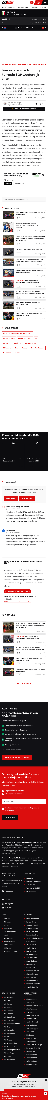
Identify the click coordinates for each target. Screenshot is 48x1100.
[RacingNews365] (8, 2)
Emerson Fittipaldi (33, 1048)
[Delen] (36, 104)
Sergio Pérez (31, 951)
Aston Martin (9, 938)
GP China (7, 1001)
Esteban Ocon (32, 955)
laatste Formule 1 (12, 842)
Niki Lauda (30, 1035)
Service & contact (33, 882)
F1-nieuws (11, 7)
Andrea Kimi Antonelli (34, 938)
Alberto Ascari (31, 1009)
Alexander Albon (32, 974)
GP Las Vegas (9, 1053)
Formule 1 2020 (9, 338)
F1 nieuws (17, 343)
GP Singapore (9, 1046)
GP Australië (9, 998)
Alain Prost (30, 1002)
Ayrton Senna (31, 1012)
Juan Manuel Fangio (34, 1045)
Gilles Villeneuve (32, 1016)
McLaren (7, 922)
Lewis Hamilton (32, 932)
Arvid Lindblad (31, 961)
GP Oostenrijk (9, 1020)
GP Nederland (9, 1033)
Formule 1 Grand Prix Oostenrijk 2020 (24, 64)
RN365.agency (31, 891)
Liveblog (8, 183)
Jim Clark (30, 1032)
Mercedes (7, 353)
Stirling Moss (31, 1042)
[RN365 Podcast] (32, 2)
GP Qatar (7, 1056)
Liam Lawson (31, 977)
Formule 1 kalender (17, 858)
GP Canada (8, 1011)
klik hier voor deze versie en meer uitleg (17, 602)
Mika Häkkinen (31, 1025)
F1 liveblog (7, 348)
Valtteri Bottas (32, 958)
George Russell (32, 925)
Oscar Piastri (31, 945)
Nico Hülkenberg (32, 971)
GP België (7, 1027)
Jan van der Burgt (14, 103)
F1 (36, 338)
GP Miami (7, 1007)
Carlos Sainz (31, 948)
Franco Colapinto (33, 984)
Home (4, 7)
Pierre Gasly (30, 964)
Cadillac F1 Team (10, 951)
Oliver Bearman (32, 981)
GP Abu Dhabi (9, 1060)
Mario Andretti (31, 1064)
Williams (7, 948)
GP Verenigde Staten (12, 1050)
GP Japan (8, 1004)
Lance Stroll (30, 968)
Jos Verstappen (32, 1029)
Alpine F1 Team (10, 932)
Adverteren (30, 885)
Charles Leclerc (32, 929)
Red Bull (42, 136)
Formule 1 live (30, 343)
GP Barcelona (9, 1017)
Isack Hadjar (31, 942)
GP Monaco (8, 1014)
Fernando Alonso (32, 935)
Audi (6, 935)
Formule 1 (6, 343)
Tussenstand (19, 183)
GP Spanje (8, 1040)
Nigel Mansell (31, 1038)
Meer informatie (25, 28)
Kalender (35, 7)
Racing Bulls (8, 945)
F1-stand (43, 7)
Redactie (29, 878)
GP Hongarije (9, 1030)
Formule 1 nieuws (24, 338)
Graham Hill (30, 1051)
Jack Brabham (32, 1058)
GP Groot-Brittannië (12, 1024)
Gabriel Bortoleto (33, 987)
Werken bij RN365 (33, 888)
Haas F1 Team (9, 942)
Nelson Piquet (31, 1055)
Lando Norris (31, 922)
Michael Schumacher (34, 1006)
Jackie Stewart (32, 1022)
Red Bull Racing (21, 348)
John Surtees (31, 1061)
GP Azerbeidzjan (10, 1043)
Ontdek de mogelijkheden (16, 757)
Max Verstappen (23, 7)
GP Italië (7, 1037)
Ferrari (17, 353)
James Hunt (31, 1019)
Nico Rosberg (31, 999)
